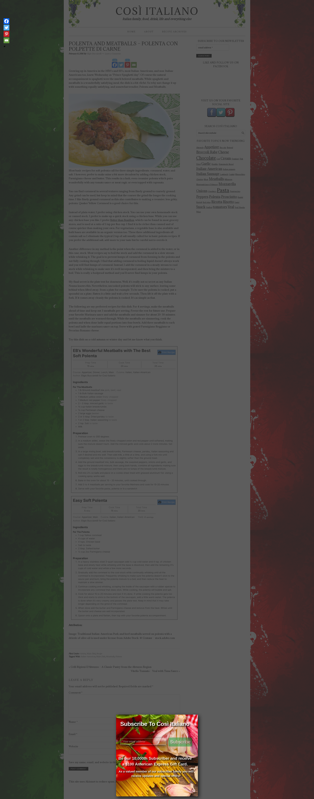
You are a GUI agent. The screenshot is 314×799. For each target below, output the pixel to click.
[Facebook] (6, 21)
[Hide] (4, 46)
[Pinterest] (6, 34)
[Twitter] (6, 27)
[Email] (6, 40)
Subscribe (180, 741)
